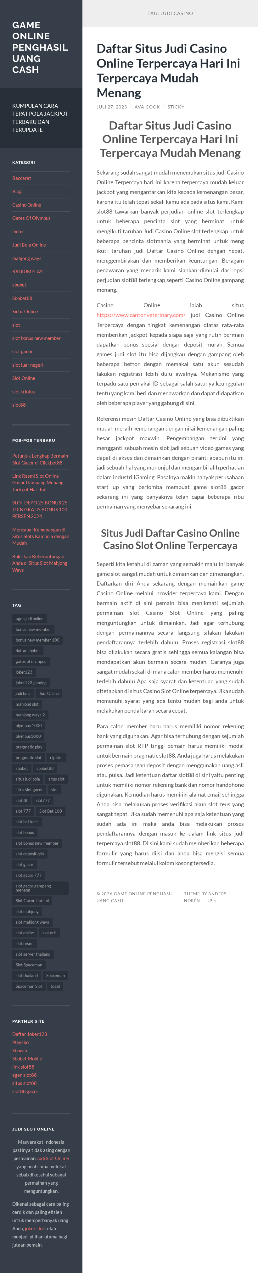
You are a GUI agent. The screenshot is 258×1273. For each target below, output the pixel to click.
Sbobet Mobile (27, 1058)
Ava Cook (147, 106)
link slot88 (23, 1067)
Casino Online (26, 205)
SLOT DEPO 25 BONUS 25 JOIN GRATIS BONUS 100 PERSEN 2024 (40, 509)
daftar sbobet (28, 650)
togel (55, 986)
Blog (17, 191)
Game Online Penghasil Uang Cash (40, 47)
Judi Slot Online (52, 1158)
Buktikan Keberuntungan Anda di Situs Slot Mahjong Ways (39, 563)
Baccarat (21, 178)
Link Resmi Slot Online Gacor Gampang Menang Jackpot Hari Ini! (38, 482)
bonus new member (33, 629)
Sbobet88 (22, 298)
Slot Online (23, 378)
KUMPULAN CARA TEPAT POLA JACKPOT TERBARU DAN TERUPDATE (40, 118)
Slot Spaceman (29, 964)
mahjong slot (27, 704)
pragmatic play (29, 746)
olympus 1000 (29, 725)
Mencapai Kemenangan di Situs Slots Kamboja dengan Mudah (40, 536)
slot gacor (22, 351)
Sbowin (19, 1050)
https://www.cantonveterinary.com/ (141, 314)
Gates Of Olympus (31, 218)
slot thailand (27, 975)
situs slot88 (24, 1083)
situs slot (56, 778)
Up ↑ (211, 900)
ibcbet (18, 231)
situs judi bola (28, 778)
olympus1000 (28, 736)
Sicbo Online (25, 311)
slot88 (19, 405)
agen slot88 (24, 1075)
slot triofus (23, 391)
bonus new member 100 (37, 639)
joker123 (24, 672)
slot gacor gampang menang (33, 887)
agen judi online (29, 618)
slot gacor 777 (29, 875)
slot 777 (23, 811)
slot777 (43, 800)
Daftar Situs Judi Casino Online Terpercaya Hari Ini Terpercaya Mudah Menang (168, 70)
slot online (25, 932)
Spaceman (55, 975)
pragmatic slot (29, 757)
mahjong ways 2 (30, 714)
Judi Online (49, 693)
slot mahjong (27, 911)
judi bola (23, 693)
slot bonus (25, 832)
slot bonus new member (36, 338)
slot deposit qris (30, 853)
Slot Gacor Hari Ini (32, 900)
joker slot (34, 1228)
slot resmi (24, 943)
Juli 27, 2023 (112, 106)
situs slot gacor (29, 789)
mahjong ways (27, 258)
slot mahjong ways (32, 922)
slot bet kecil (27, 821)
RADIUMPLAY (27, 271)
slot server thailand (33, 954)
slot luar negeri (27, 365)
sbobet (19, 284)
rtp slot (56, 757)
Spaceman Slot (29, 986)
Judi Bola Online (29, 244)
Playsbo (20, 1042)
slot (16, 325)
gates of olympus (31, 661)
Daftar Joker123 (29, 1034)
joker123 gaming (31, 682)
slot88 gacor (25, 1091)
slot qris (49, 932)
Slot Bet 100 (50, 811)
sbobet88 (45, 768)
